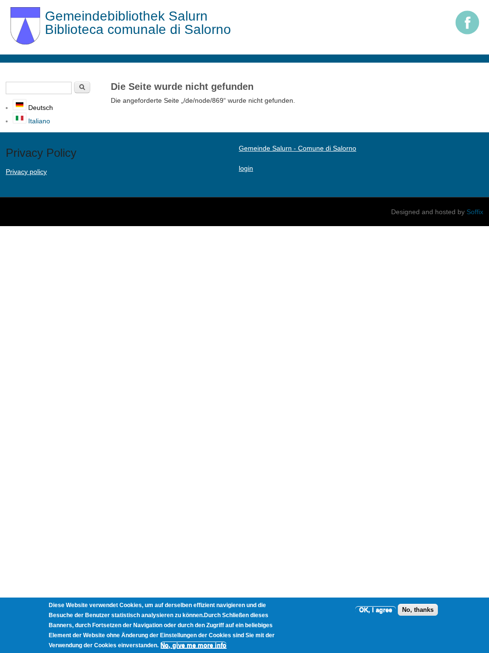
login (246, 168)
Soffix (475, 212)
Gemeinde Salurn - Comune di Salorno (297, 148)
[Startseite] (25, 42)
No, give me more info (193, 645)
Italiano (38, 121)
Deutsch (39, 107)
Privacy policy (26, 171)
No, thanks (418, 609)
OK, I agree (375, 609)
